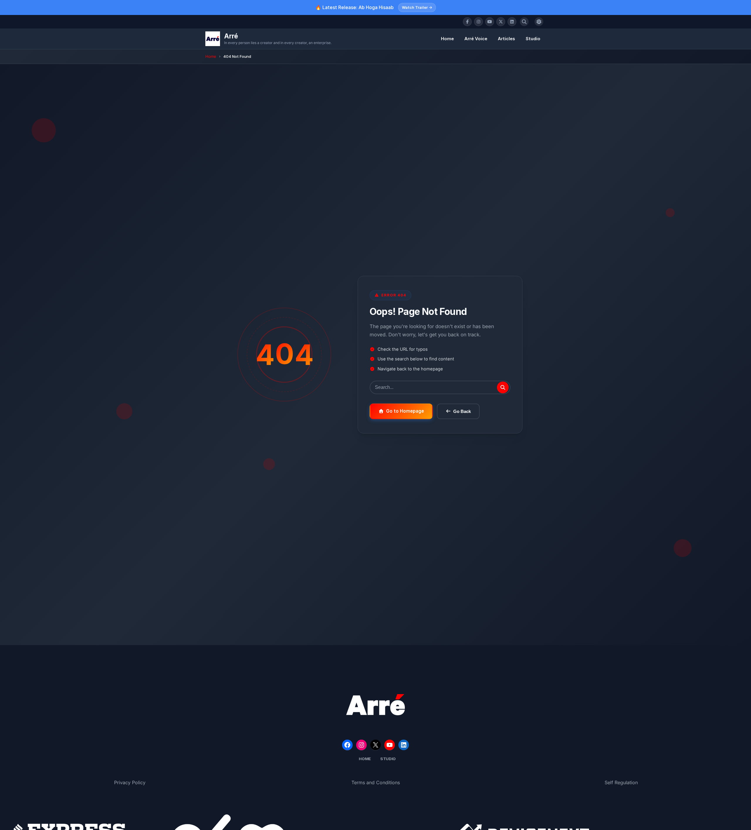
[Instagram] (478, 21)
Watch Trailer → (417, 7)
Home (447, 38)
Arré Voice (475, 38)
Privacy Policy (130, 782)
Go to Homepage (405, 411)
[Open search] (524, 21)
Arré (231, 36)
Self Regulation (621, 782)
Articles (506, 38)
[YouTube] (489, 21)
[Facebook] (467, 21)
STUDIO (388, 758)
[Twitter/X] (500, 21)
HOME (365, 758)
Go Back (462, 411)
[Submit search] (503, 387)
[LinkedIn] (512, 21)
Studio (533, 38)
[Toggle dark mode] (539, 21)
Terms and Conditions (375, 782)
